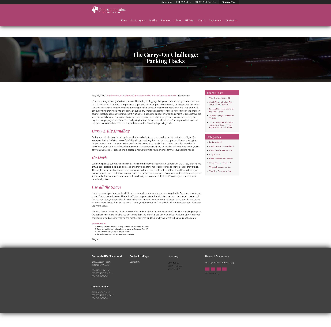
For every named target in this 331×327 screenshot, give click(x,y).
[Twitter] (213, 269)
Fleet (133, 20)
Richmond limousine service (137, 95)
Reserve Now (229, 2)
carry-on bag (102, 199)
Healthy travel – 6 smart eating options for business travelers (123, 226)
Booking (153, 20)
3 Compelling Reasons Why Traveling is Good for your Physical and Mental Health (221, 125)
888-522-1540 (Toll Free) (205, 2)
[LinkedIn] (219, 269)
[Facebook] (207, 269)
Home (124, 20)
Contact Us (232, 20)
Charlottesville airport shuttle (221, 146)
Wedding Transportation (220, 171)
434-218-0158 (98, 292)
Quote (142, 20)
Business (165, 20)
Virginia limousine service (163, 95)
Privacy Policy (212, 273)
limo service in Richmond (108, 107)
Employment (215, 20)
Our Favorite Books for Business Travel (113, 231)
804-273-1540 (182, 2)
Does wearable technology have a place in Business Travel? (122, 229)
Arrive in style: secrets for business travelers (115, 234)
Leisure (177, 20)
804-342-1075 (98, 276)
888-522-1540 (98, 273)
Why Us (202, 20)
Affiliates (189, 20)
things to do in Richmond (220, 163)
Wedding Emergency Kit (219, 98)
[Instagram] (224, 269)
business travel (114, 95)
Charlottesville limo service (220, 150)
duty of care (214, 154)
